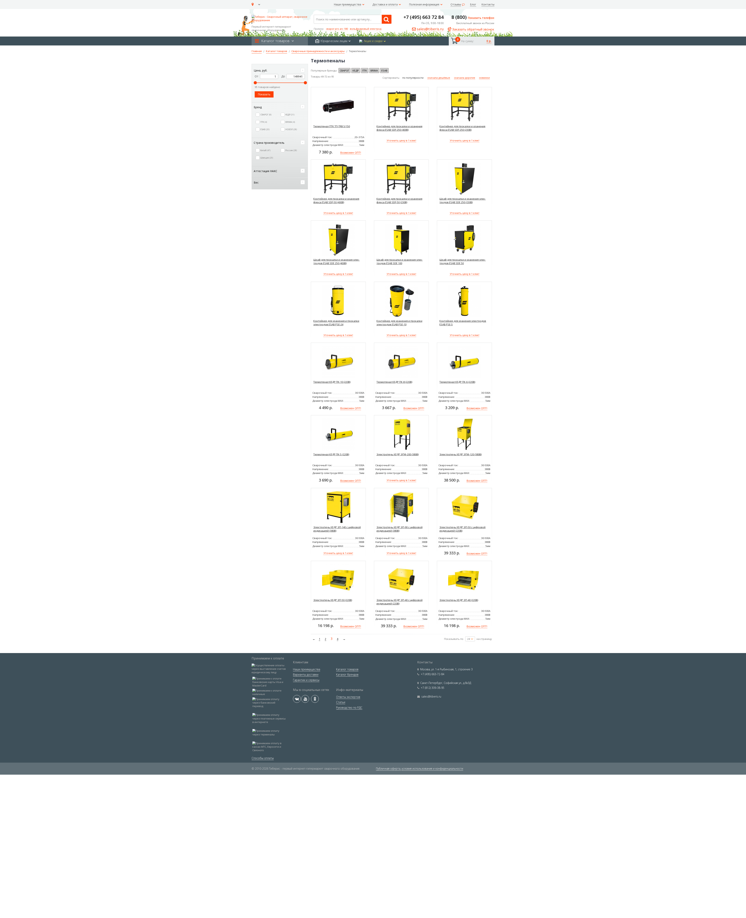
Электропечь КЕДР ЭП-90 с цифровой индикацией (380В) (399, 528)
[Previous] (313, 639)
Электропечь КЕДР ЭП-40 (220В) (458, 600)
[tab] (280, 70)
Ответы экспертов (348, 697)
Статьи (340, 702)
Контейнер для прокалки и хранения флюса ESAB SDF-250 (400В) (399, 128)
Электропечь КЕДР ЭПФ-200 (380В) (397, 454)
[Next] (343, 639)
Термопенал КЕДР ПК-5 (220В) (331, 454)
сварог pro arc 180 (337, 28)
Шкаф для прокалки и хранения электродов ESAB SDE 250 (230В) (462, 200)
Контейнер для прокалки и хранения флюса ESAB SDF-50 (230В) (399, 200)
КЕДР (356, 70)
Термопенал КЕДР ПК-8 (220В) (394, 382)
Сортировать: (391, 77)
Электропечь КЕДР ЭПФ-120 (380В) (460, 454)
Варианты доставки (305, 674)
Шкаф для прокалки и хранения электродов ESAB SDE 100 (399, 261)
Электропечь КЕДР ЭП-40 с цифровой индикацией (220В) (399, 601)
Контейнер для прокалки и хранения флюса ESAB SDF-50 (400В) (336, 200)
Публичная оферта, (388, 768)
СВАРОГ (344, 70)
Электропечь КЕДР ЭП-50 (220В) (332, 600)
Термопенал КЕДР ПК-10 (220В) (331, 382)
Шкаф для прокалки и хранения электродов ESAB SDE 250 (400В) (336, 261)
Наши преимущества (306, 669)
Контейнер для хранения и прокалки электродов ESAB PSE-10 (399, 322)
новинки (484, 77)
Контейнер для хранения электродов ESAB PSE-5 (462, 322)
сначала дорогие (464, 77)
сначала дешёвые (438, 77)
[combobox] (352, 19)
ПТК (364, 70)
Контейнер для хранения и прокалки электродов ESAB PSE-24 (336, 322)
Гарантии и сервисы (306, 680)
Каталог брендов (347, 674)
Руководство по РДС (349, 707)
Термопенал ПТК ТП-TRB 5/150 (331, 126)
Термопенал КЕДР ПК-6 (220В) (457, 382)
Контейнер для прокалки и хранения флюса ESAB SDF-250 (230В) (462, 128)
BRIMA (374, 70)
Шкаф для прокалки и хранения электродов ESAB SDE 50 (462, 261)
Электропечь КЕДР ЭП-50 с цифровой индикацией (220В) (462, 528)
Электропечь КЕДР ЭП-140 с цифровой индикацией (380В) (337, 528)
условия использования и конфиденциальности (432, 768)
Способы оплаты (263, 758)
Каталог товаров (347, 669)
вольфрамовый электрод (365, 28)
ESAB (384, 70)
